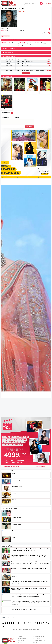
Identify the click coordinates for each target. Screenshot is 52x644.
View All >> (26, 73)
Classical (36, 642)
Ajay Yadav (20, 8)
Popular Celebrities (10, 8)
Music (35, 634)
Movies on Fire (22, 638)
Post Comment (29, 126)
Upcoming (21, 636)
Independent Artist (39, 636)
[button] (48, 3)
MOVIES (20, 634)
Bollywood (36, 638)
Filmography (6, 36)
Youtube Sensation (39, 640)
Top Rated (21, 640)
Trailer (20, 642)
